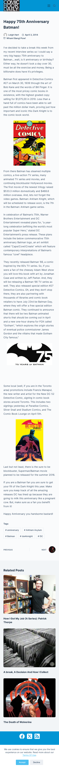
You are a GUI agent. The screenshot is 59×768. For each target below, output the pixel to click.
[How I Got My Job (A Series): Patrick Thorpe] (29, 594)
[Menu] (49, 5)
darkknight (26, 536)
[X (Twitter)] (29, 736)
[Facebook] (22, 736)
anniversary (12, 530)
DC (40, 536)
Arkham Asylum (33, 530)
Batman (10, 536)
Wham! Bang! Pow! (16, 38)
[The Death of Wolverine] (29, 697)
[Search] (54, 6)
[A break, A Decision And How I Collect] (29, 647)
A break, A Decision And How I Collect (25, 672)
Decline (36, 762)
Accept (22, 762)
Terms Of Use (29, 755)
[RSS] (37, 736)
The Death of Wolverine (17, 722)
